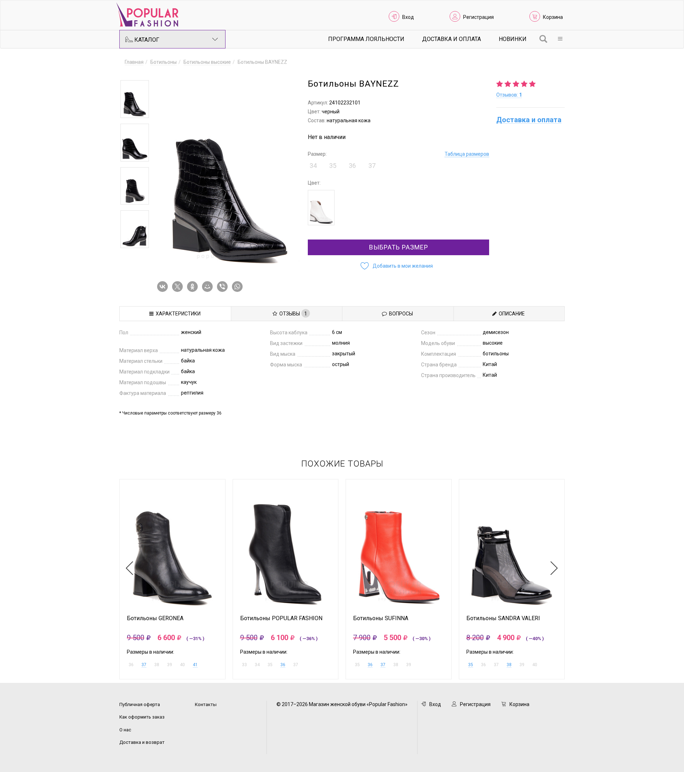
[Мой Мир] (209, 286)
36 (282, 664)
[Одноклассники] (194, 286)
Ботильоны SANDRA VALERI (503, 618)
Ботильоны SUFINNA (380, 618)
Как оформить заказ (142, 717)
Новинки (513, 39)
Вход (408, 17)
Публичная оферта (139, 704)
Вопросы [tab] (400, 313)
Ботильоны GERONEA (155, 618)
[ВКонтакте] (164, 286)
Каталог (146, 39)
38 (509, 664)
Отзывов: (509, 95)
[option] (134, 99)
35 (470, 664)
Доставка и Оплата (451, 39)
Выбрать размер (398, 247)
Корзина (553, 17)
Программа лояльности (366, 39)
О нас (125, 729)
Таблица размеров (467, 154)
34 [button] (313, 165)
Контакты (206, 704)
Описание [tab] (511, 313)
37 (143, 664)
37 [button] (371, 165)
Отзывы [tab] (292, 313)
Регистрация (478, 17)
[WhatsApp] (238, 286)
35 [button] (332, 165)
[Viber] (223, 286)
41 (195, 664)
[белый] (321, 207)
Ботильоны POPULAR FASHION (281, 618)
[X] (179, 286)
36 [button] (352, 165)
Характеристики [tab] (177, 313)
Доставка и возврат (142, 742)
